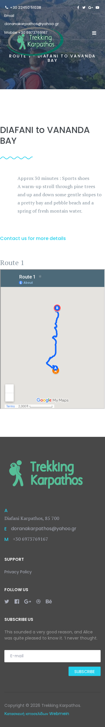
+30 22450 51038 (25, 7)
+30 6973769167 (33, 32)
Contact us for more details (33, 238)
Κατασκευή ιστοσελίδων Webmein (36, 714)
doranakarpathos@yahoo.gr (31, 23)
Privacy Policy (18, 572)
